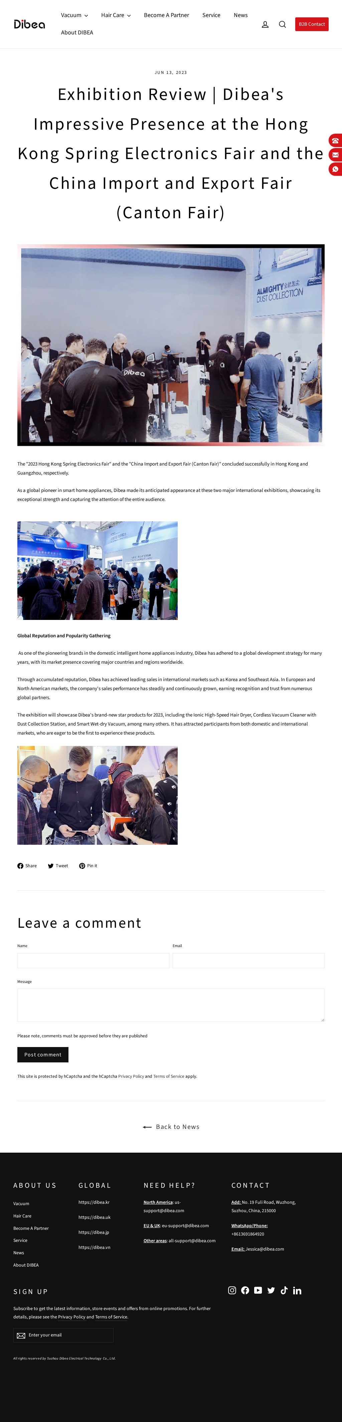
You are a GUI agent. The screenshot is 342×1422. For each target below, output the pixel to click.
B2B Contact (312, 24)
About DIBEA (77, 32)
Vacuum (72, 15)
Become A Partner (166, 15)
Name (22, 946)
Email (177, 946)
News (241, 15)
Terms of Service (168, 1076)
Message (24, 982)
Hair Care (113, 15)
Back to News (177, 1127)
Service (211, 15)
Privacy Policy (131, 1076)
